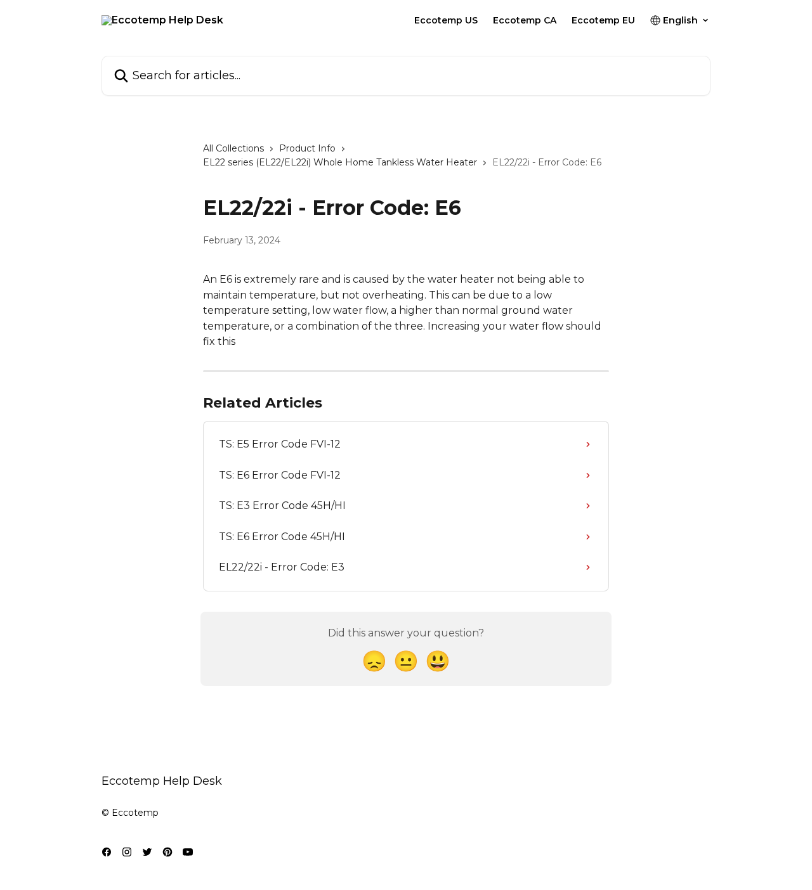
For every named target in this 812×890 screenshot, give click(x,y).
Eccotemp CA (524, 20)
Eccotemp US (446, 20)
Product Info (307, 148)
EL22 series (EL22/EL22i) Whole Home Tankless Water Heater (340, 162)
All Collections (233, 148)
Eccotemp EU (603, 20)
